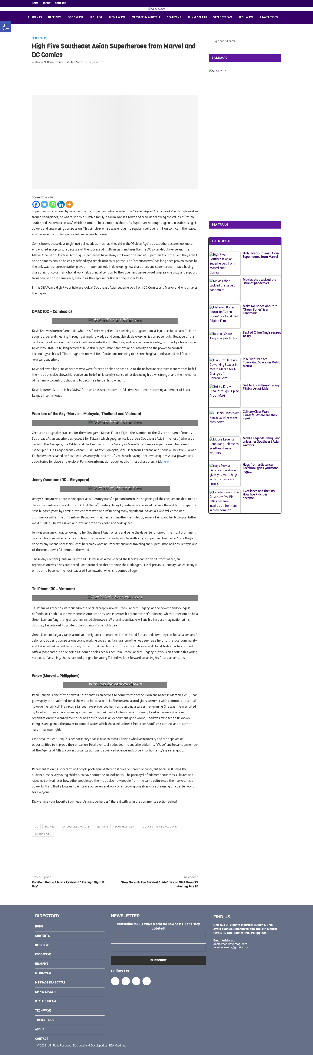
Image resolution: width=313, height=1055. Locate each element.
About (47, 3)
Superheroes (43, 833)
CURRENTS (35, 17)
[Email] (275, 3)
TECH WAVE (245, 17)
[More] (69, 204)
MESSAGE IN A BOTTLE (146, 17)
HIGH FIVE (96, 17)
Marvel (49, 826)
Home (35, 3)
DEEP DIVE (54, 17)
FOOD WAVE (75, 17)
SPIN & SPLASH (197, 17)
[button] (5, 26)
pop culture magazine (75, 826)
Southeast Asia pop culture (159, 826)
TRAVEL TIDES (269, 17)
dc (36, 826)
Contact (60, 3)
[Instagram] (265, 3)
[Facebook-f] (115, 981)
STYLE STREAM (222, 17)
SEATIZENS (174, 17)
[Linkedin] (270, 3)
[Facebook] (255, 3)
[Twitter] (260, 3)
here (165, 461)
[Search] (286, 17)
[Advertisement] (114, 78)
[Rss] (280, 3)
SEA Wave (102, 826)
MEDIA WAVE (117, 17)
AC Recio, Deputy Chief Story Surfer (63, 61)
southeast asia (124, 826)
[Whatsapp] (52, 204)
